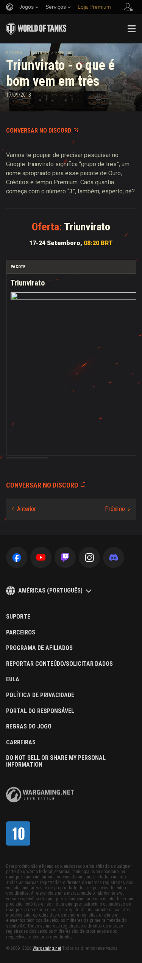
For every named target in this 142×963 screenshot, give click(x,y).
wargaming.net (40, 794)
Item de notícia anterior (24, 509)
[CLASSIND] (18, 833)
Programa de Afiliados (39, 648)
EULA (12, 679)
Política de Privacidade (40, 695)
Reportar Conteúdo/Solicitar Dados (59, 664)
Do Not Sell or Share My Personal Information (56, 761)
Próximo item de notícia (117, 509)
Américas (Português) (50, 590)
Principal (15, 53)
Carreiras (21, 742)
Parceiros (20, 632)
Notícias (40, 53)
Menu (131, 28)
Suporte (18, 616)
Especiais (64, 53)
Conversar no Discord (38, 130)
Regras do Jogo (28, 726)
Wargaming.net (47, 948)
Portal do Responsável (40, 711)
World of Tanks (36, 28)
